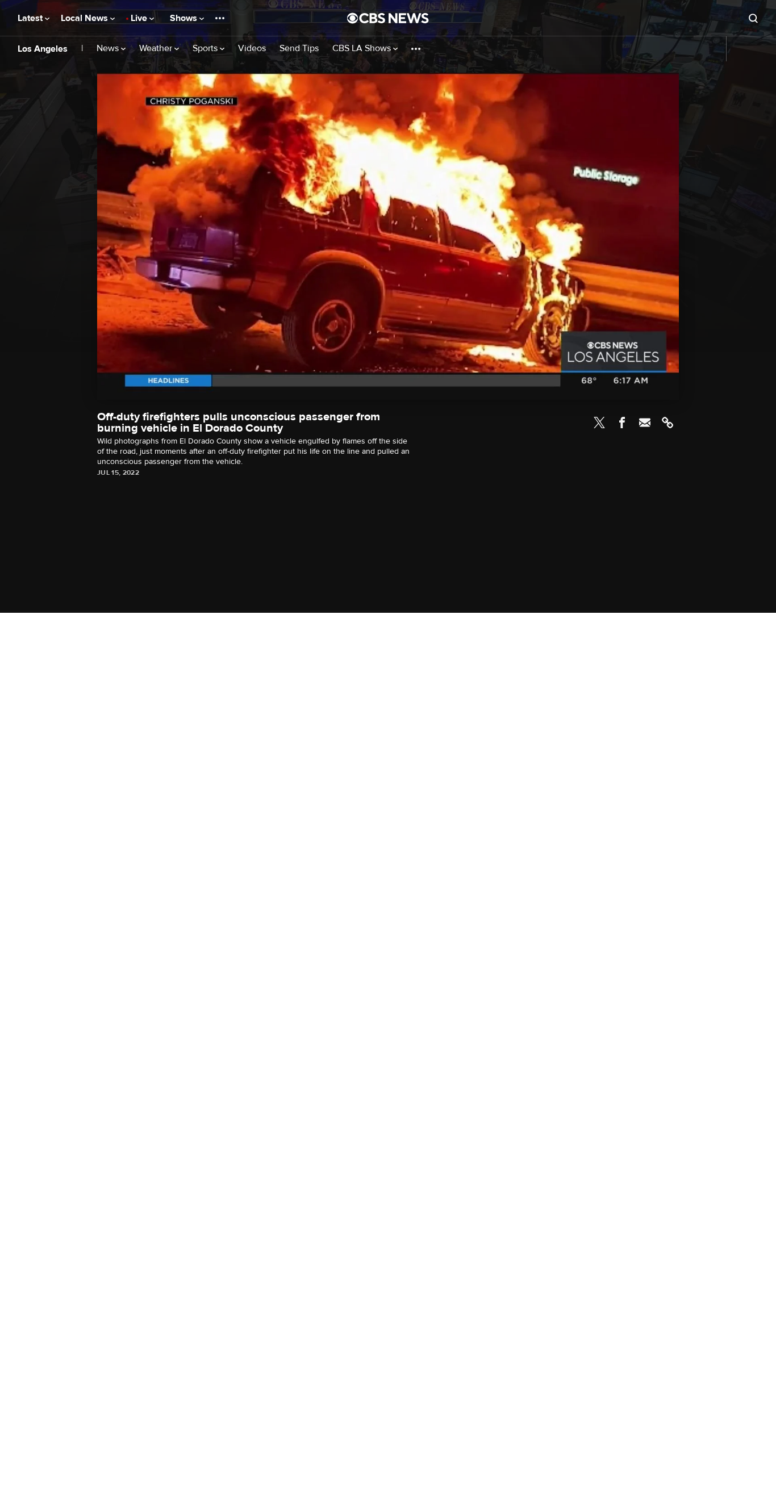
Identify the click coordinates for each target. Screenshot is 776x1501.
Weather (156, 48)
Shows (184, 18)
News (109, 48)
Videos (252, 48)
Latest (31, 18)
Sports (206, 48)
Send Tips (299, 48)
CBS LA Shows (362, 48)
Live (140, 18)
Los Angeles (43, 49)
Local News (85, 18)
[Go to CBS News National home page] (388, 18)
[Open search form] (753, 18)
